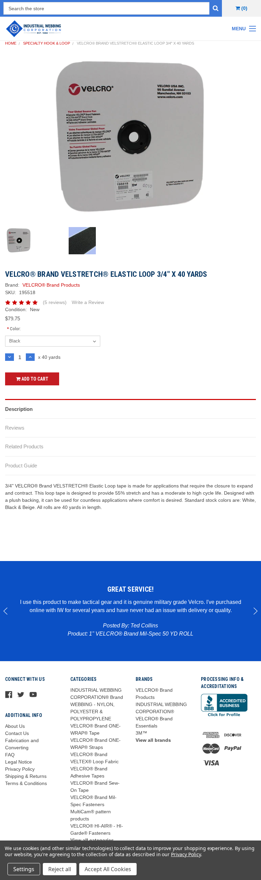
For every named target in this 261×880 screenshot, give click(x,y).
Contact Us (17, 733)
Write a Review (88, 302)
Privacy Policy (20, 769)
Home (10, 43)
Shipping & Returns (26, 776)
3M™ (141, 733)
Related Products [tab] (24, 446)
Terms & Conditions (26, 783)
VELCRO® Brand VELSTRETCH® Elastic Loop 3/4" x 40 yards (135, 43)
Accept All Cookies (108, 869)
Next (255, 611)
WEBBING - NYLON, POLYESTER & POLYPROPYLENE (92, 711)
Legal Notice (18, 762)
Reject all (59, 869)
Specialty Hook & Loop (46, 43)
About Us (15, 726)
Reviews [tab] (14, 428)
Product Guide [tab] (21, 465)
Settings (23, 869)
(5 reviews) (55, 302)
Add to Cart (34, 379)
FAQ (10, 754)
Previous (6, 611)
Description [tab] (19, 409)
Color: (14, 328)
